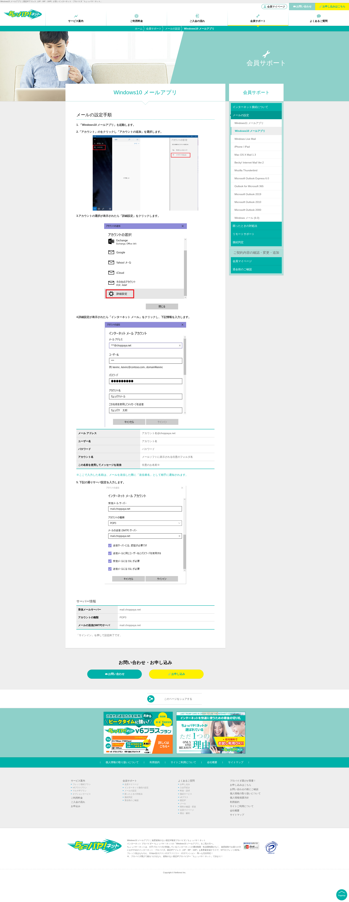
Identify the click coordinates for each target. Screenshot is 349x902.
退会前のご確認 (242, 269)
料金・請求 (185, 791)
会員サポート (153, 28)
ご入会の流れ (78, 802)
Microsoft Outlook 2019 (247, 194)
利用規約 (155, 762)
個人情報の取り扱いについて (122, 762)
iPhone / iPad (242, 146)
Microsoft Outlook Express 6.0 (251, 178)
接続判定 (238, 242)
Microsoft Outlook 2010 (247, 202)
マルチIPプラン (80, 791)
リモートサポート (243, 234)
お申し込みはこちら (240, 785)
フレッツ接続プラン (82, 784)
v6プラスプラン (80, 787)
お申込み (75, 806)
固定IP (183, 800)
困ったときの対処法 (245, 225)
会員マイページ (276, 6)
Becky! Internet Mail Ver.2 (249, 162)
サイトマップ (235, 762)
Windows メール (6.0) (246, 217)
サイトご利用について (183, 762)
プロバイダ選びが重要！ (243, 780)
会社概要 (212, 762)
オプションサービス (82, 794)
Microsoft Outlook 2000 (247, 209)
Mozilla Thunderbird (245, 170)
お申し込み (178, 673)
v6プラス (184, 797)
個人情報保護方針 (239, 797)
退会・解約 (185, 813)
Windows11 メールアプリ (249, 123)
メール (183, 803)
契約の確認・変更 (188, 807)
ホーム (139, 28)
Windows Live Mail (245, 138)
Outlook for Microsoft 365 (249, 186)
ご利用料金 (77, 797)
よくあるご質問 (186, 780)
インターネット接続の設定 (137, 787)
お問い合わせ (116, 673)
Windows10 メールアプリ (250, 130)
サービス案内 (78, 780)
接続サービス (186, 794)
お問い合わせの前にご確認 (244, 789)
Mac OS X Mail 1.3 (245, 154)
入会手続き (185, 787)
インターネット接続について (250, 106)
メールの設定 (172, 28)
